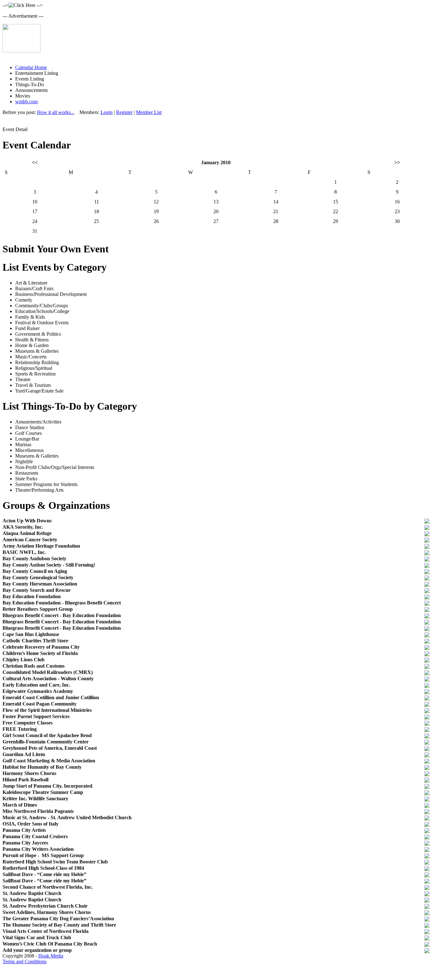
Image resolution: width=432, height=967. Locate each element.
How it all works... (55, 112)
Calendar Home (31, 67)
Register (124, 112)
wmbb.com (26, 101)
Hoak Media (50, 955)
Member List (149, 112)
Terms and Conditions (24, 961)
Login (107, 112)
